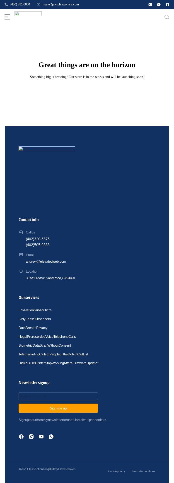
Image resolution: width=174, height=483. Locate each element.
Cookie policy (116, 471)
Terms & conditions (143, 471)
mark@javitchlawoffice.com (61, 4)
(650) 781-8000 (20, 4)
